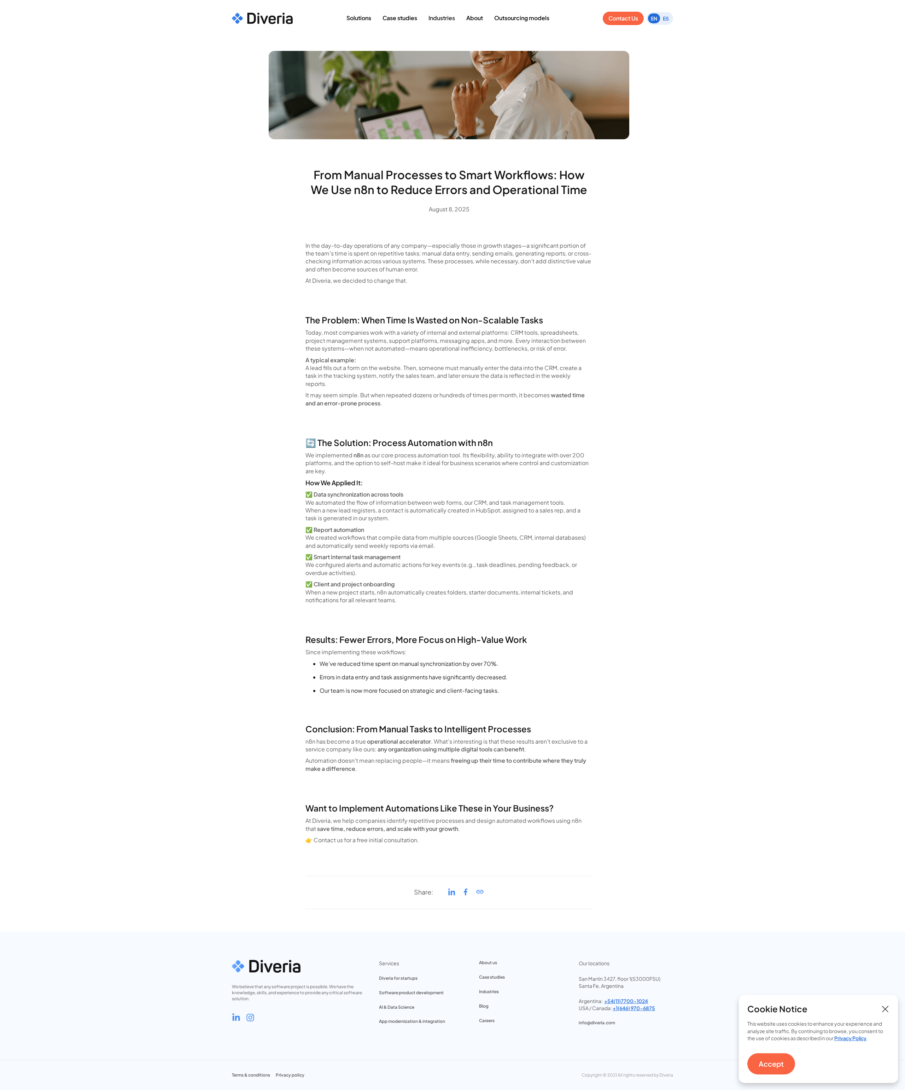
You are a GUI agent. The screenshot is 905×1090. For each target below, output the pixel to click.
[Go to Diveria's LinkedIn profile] (236, 1017)
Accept (771, 1063)
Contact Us (623, 18)
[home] (262, 18)
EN (654, 18)
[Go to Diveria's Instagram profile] (250, 1017)
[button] (358, 18)
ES (666, 18)
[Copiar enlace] (479, 894)
